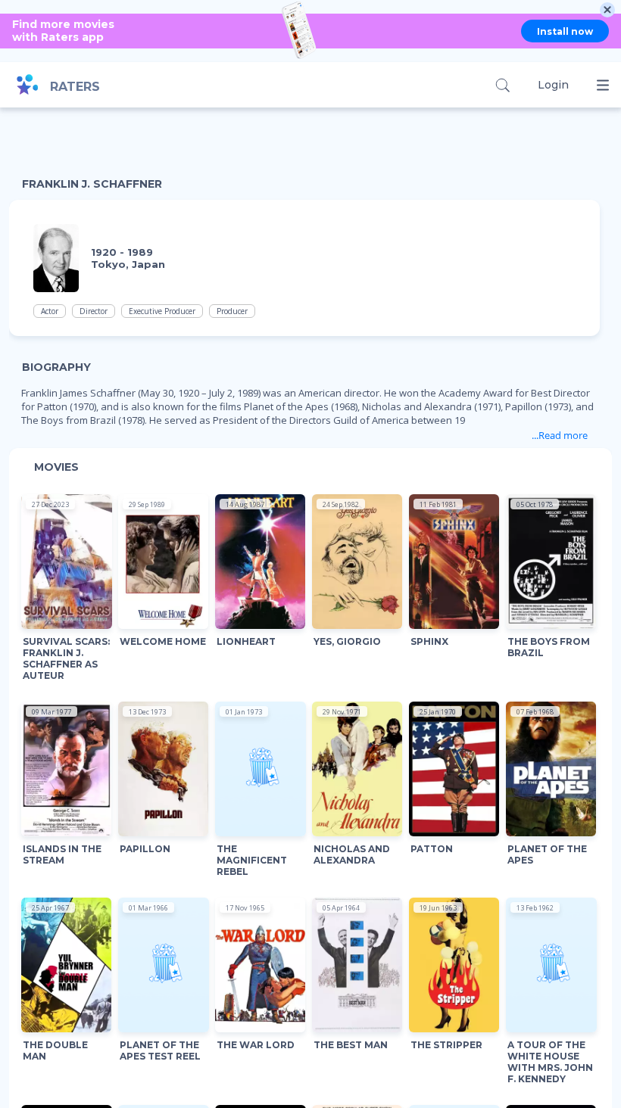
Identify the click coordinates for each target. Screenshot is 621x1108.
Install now (565, 31)
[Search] (502, 85)
